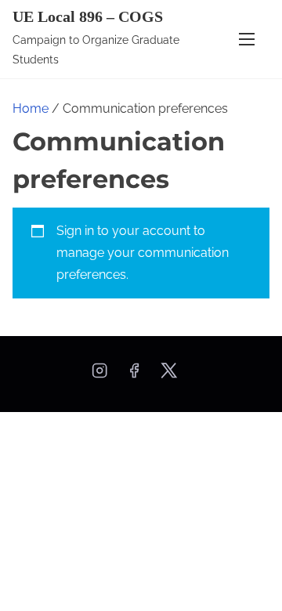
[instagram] (99, 375)
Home (31, 108)
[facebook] (134, 375)
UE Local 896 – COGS (88, 16)
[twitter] (169, 375)
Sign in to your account (123, 230)
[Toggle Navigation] (246, 38)
